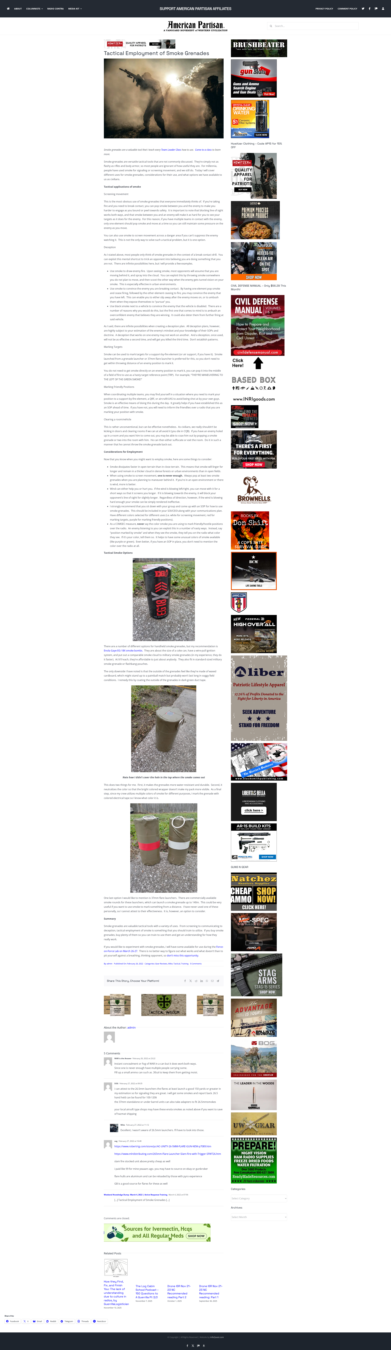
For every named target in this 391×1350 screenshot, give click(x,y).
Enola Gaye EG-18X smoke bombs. (123, 650)
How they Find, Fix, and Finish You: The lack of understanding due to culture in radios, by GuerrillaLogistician (116, 1293)
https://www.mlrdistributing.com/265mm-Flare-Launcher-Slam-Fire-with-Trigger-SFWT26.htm (167, 1154)
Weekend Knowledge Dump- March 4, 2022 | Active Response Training (135, 1194)
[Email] (212, 981)
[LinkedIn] (201, 981)
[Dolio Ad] (164, 995)
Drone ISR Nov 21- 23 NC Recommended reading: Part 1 (210, 1291)
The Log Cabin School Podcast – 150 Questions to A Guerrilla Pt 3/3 (147, 1291)
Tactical (177, 963)
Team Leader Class (171, 149)
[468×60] (139, 40)
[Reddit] (196, 981)
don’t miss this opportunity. (183, 955)
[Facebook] (185, 981)
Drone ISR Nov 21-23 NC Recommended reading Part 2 (179, 1291)
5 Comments (196, 963)
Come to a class (203, 149)
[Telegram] (218, 981)
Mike (170, 963)
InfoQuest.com (217, 1337)
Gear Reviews (161, 963)
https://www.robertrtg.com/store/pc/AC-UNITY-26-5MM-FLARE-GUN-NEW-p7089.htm (162, 1146)
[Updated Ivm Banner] (157, 1225)
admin (109, 963)
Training (184, 963)
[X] (190, 981)
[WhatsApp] (207, 981)
